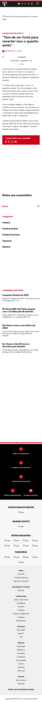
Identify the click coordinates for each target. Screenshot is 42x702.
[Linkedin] (16, 142)
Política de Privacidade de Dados (21, 689)
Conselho (21, 610)
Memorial (21, 671)
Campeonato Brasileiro (12, 33)
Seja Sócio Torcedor (21, 581)
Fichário (21, 664)
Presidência (21, 603)
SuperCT (21, 634)
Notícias (21, 590)
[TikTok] (32, 4)
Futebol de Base (10, 228)
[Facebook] (22, 4)
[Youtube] (19, 4)
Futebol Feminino (11, 234)
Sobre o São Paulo (21, 600)
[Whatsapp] (12, 142)
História (6, 247)
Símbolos (21, 667)
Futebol (6, 222)
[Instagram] (28, 4)
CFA (21, 637)
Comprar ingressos (21, 578)
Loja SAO (21, 574)
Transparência (21, 621)
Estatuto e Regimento (21, 614)
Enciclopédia (21, 660)
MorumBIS (21, 630)
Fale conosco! (21, 680)
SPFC (4, 4)
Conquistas (21, 657)
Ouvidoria (21, 617)
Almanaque (21, 646)
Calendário (21, 653)
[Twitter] (25, 4)
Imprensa (21, 684)
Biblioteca (21, 650)
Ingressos (7, 241)
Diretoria (21, 607)
